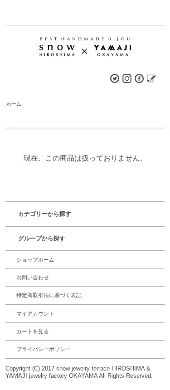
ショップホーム (35, 260)
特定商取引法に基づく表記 (49, 295)
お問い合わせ (32, 277)
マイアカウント (35, 314)
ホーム (13, 104)
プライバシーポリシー (43, 349)
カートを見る (32, 331)
